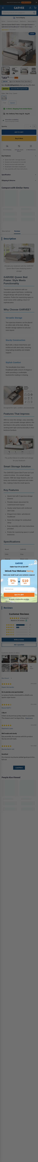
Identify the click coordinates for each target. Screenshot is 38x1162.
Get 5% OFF (19, 594)
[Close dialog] (35, 561)
